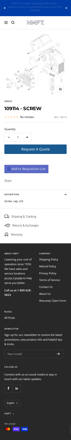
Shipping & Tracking (23, 212)
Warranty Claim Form (52, 297)
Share (7, 177)
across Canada (13, 274)
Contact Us (46, 283)
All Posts (9, 314)
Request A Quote (35, 145)
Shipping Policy (48, 256)
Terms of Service (49, 276)
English (10, 399)
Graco (8, 97)
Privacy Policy (47, 269)
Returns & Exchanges (25, 222)
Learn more (48, 8)
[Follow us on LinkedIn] (17, 385)
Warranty (17, 231)
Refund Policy (47, 263)
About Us (45, 290)
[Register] (58, 350)
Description (11, 190)
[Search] (13, 19)
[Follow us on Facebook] (8, 385)
